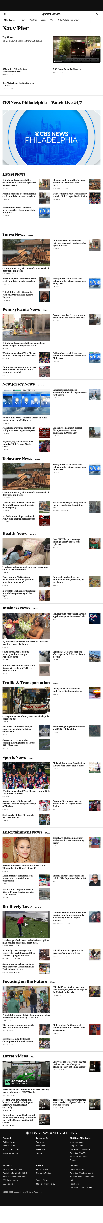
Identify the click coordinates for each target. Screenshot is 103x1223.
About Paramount (77, 1169)
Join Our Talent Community (82, 1177)
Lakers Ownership (10, 1153)
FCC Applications (10, 1180)
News (23, 20)
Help (72, 1180)
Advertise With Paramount (81, 1173)
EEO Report (8, 1184)
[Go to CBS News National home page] (51, 14)
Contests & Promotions (80, 1149)
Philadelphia (9, 20)
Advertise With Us (78, 1153)
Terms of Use (41, 1180)
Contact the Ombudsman (81, 1188)
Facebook (40, 1146)
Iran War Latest (9, 1146)
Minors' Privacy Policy (45, 1184)
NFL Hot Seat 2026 (11, 1149)
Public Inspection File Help (14, 1177)
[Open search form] (97, 14)
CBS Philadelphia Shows (69, 20)
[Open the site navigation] (20, 14)
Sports (44, 20)
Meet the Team (76, 1142)
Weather (33, 20)
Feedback (74, 1184)
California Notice (43, 1173)
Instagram (40, 1149)
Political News (9, 1142)
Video (53, 20)
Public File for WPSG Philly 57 (15, 1173)
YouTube (40, 1142)
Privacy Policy (42, 1169)
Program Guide (76, 1146)
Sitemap (73, 1160)
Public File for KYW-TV (12, 1169)
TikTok (39, 1153)
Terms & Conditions (78, 1157)
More (31, 236)
